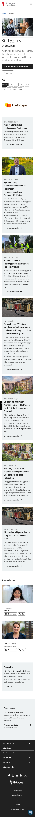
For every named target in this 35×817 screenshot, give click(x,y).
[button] (30, 812)
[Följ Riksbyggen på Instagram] (13, 775)
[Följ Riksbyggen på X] (25, 775)
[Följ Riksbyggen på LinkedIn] (21, 775)
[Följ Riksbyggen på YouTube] (17, 775)
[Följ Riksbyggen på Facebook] (9, 775)
